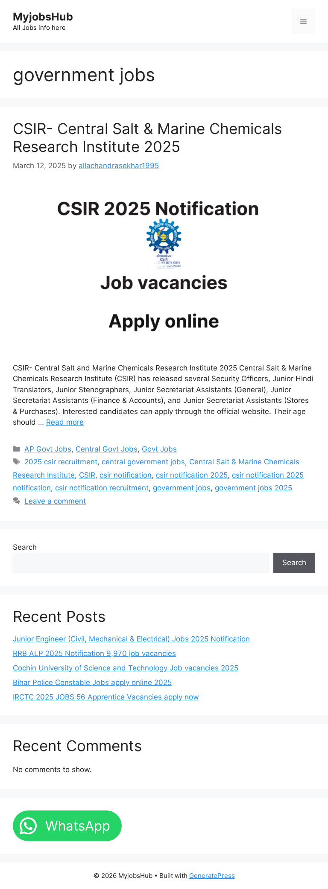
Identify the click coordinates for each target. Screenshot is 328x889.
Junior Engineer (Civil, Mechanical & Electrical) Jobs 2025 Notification (131, 639)
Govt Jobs (159, 449)
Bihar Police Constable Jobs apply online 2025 (92, 682)
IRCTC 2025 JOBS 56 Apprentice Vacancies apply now (106, 697)
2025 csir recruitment (60, 462)
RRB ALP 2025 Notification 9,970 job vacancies (94, 653)
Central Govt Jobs (107, 449)
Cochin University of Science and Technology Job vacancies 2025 (125, 668)
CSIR (87, 475)
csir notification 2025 (192, 475)
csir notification (126, 475)
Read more (65, 422)
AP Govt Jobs (47, 449)
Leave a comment (55, 501)
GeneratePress (212, 876)
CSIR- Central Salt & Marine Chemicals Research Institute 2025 (147, 137)
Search (25, 547)
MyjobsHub (43, 16)
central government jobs (143, 462)
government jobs (182, 488)
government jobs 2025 (253, 488)
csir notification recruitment (102, 488)
